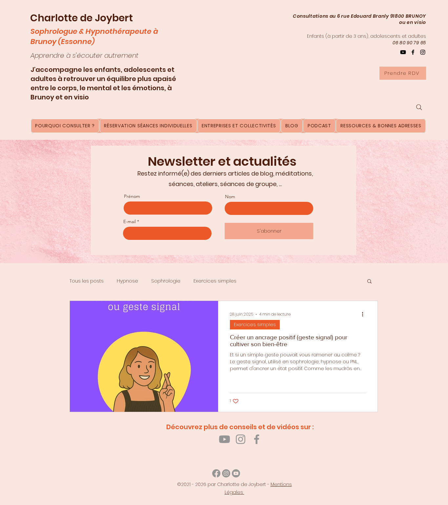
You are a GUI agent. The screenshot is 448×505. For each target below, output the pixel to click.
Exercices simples (214, 280)
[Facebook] (413, 52)
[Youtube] (224, 439)
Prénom (132, 196)
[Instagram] (422, 52)
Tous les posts (87, 280)
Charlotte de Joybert (81, 18)
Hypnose (127, 280)
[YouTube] (403, 52)
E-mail (129, 221)
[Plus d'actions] (365, 314)
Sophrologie (165, 280)
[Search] (419, 107)
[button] (369, 281)
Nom (230, 196)
